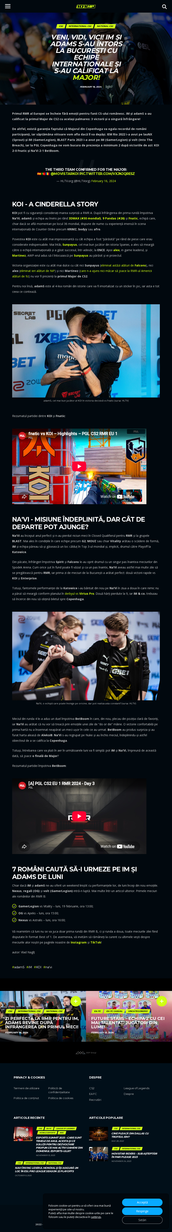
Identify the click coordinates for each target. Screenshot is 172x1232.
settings (96, 1217)
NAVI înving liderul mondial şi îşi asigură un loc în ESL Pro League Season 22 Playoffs (46, 1169)
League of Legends (136, 1088)
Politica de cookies (60, 1098)
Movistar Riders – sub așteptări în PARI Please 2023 (134, 1155)
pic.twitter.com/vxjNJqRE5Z (107, 174)
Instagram (79, 942)
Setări (142, 1220)
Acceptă (142, 1202)
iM (30, 967)
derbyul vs (79, 594)
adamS (19, 967)
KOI (39, 967)
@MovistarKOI (65, 174)
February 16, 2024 (103, 181)
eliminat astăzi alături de (123, 265)
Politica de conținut (26, 1098)
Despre (129, 1094)
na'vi (49, 967)
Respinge (142, 1211)
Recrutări (95, 1099)
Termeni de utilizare (26, 1088)
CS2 (91, 1088)
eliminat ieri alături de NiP (37, 271)
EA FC (93, 1094)
